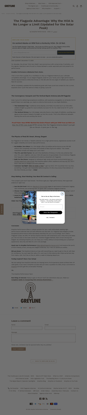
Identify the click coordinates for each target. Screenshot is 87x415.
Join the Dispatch (51, 212)
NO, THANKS (51, 217)
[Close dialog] (62, 193)
